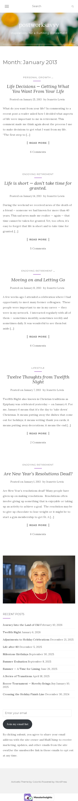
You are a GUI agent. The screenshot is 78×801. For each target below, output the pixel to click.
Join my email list (17, 724)
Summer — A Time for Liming (21, 669)
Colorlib (37, 781)
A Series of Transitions (17, 676)
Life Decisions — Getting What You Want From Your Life (38, 88)
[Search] (72, 6)
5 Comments (38, 248)
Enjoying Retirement (38, 174)
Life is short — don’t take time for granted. (38, 185)
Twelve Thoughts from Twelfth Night (38, 379)
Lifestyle (38, 367)
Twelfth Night (12, 632)
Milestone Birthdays (15, 654)
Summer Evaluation (15, 661)
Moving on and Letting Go (38, 280)
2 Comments (38, 442)
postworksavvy (39, 25)
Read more (38, 142)
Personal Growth (37, 77)
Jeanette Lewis (56, 99)
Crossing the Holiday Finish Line (23, 694)
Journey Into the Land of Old (21, 625)
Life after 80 (11, 647)
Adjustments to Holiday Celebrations (26, 639)
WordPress (61, 781)
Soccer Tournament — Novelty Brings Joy (29, 683)
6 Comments (38, 152)
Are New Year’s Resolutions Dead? (38, 474)
